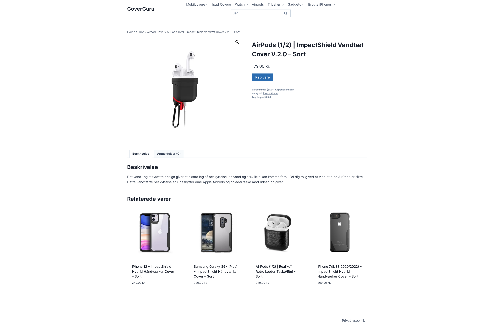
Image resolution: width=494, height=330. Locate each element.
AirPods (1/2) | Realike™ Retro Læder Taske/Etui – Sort (275, 271)
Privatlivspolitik (353, 320)
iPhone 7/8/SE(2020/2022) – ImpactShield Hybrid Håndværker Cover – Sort (339, 271)
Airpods (258, 4)
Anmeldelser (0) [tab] (169, 153)
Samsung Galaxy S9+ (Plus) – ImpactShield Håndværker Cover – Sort (216, 271)
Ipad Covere (221, 4)
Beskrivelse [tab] (140, 153)
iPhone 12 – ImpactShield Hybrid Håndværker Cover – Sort (153, 271)
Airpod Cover (270, 93)
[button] (237, 42)
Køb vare (262, 77)
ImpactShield (264, 97)
